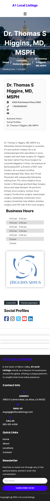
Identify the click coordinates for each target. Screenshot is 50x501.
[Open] (25, 14)
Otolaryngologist (22, 64)
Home (6, 62)
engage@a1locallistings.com (18, 412)
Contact (7, 452)
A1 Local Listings (25, 5)
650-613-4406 (10, 424)
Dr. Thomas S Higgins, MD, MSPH (22, 125)
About (6, 443)
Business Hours (14, 118)
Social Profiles (14, 122)
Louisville (22, 60)
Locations (8, 448)
